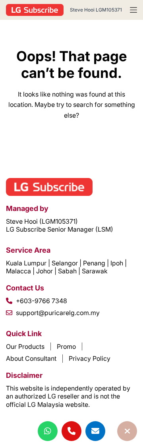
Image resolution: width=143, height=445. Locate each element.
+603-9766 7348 (41, 301)
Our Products (25, 346)
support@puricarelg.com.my (58, 313)
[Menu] (133, 10)
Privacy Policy (89, 358)
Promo (66, 346)
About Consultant (31, 358)
